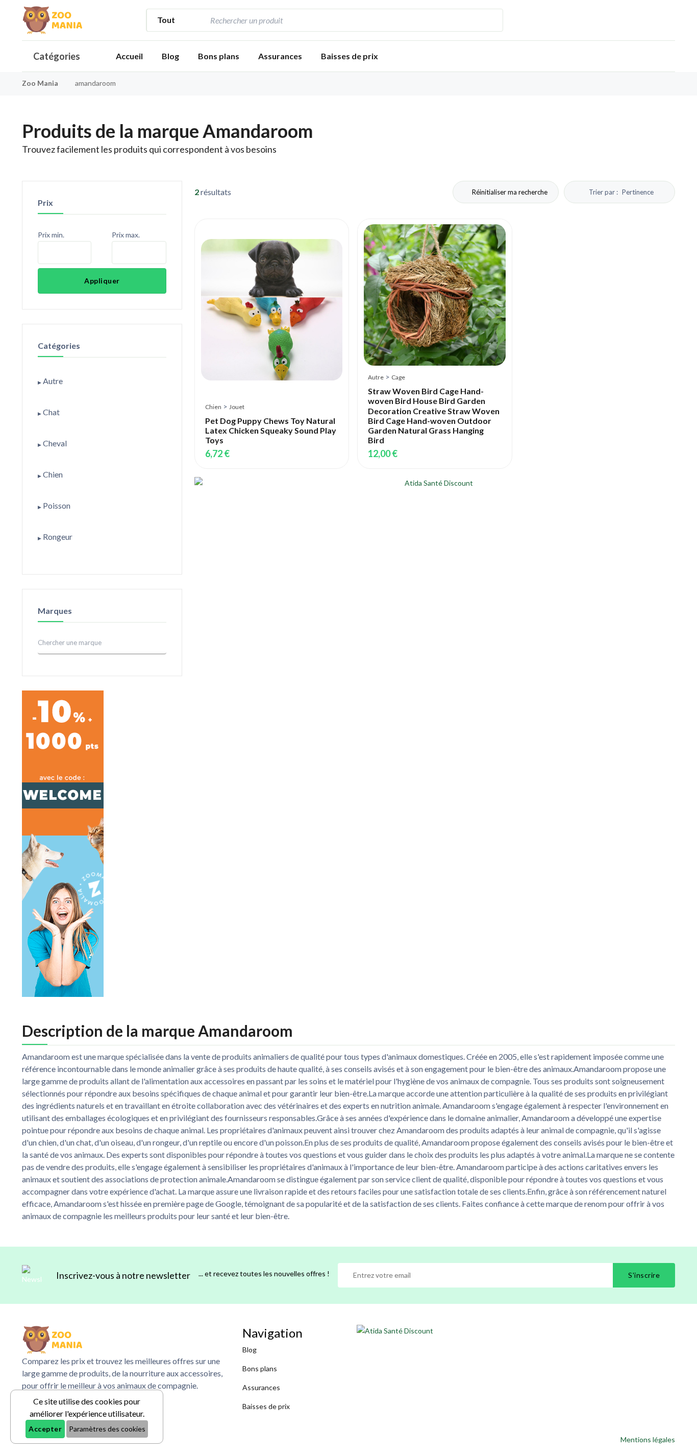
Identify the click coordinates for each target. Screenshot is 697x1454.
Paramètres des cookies (107, 1428)
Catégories (56, 56)
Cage (398, 377)
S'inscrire (644, 1275)
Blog (170, 56)
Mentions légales (647, 1439)
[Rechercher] (490, 20)
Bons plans (218, 56)
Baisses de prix (349, 56)
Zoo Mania (40, 83)
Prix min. (51, 234)
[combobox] (342, 20)
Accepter (45, 1428)
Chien (213, 407)
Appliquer (102, 280)
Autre (376, 377)
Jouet (236, 407)
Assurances (280, 56)
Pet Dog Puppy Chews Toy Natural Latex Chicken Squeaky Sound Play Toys (270, 430)
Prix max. (126, 234)
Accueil (129, 56)
